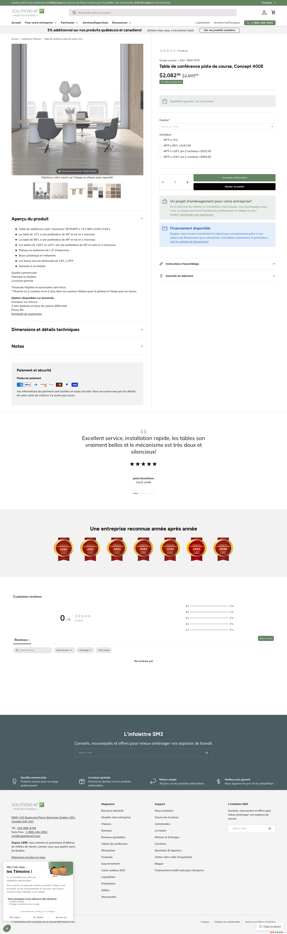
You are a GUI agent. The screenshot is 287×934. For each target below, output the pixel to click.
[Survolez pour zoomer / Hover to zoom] (77, 109)
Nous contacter (164, 810)
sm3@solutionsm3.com (25, 836)
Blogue (159, 863)
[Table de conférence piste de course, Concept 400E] (41, 191)
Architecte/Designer (227, 23)
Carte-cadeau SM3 (113, 870)
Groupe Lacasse (168, 60)
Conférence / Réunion (31, 39)
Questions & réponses (168, 850)
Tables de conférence (114, 843)
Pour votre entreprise (39, 23)
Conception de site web (42, 922)
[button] (273, 12)
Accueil (16, 23)
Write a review (266, 638)
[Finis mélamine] (95, 191)
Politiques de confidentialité (227, 922)
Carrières (160, 843)
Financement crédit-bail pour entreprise (179, 870)
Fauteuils (107, 857)
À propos (205, 922)
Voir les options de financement (189, 241)
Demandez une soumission (196, 214)
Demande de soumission (26, 313)
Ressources (119, 23)
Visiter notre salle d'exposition (173, 857)
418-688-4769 (26, 828)
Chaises (106, 823)
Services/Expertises (95, 23)
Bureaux (106, 830)
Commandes (162, 823)
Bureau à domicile (112, 810)
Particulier (67, 23)
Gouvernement (110, 863)
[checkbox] (104, 650)
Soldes (105, 890)
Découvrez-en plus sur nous (28, 857)
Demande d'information (234, 177)
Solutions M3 (25, 922)
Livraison (160, 830)
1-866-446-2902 (37, 832)
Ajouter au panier (234, 186)
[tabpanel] (143, 672)
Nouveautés (108, 896)
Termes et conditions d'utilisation (260, 922)
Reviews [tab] (22, 640)
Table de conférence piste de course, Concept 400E (64, 39)
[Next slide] (140, 110)
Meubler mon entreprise (116, 817)
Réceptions (108, 850)
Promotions (108, 883)
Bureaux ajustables (113, 837)
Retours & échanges (167, 837)
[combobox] (153, 12)
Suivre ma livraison (166, 817)
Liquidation (203, 23)
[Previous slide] (14, 110)
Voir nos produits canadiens (219, 30)
